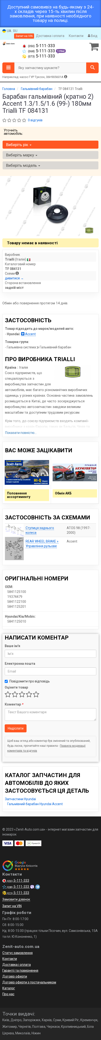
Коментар (14, 704)
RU (15, 31)
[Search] (92, 67)
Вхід (93, 36)
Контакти (76, 36)
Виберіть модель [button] (22, 165)
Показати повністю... (21, 433)
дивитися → (14, 278)
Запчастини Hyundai (20, 799)
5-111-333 (41, 45)
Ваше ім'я (12, 646)
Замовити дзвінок (16, 899)
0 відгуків (35, 120)
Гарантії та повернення (20, 970)
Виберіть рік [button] (17, 144)
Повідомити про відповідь (29, 681)
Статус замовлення (17, 953)
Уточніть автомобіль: (13, 132)
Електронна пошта (20, 663)
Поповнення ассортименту (18, 495)
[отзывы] (20, 866)
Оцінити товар (16, 687)
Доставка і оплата (50, 36)
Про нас (8, 994)
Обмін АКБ (63, 493)
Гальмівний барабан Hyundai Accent (35, 804)
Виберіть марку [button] (20, 155)
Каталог (8, 988)
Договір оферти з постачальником (29, 982)
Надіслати (15, 728)
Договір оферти (14, 976)
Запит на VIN (24, 36)
